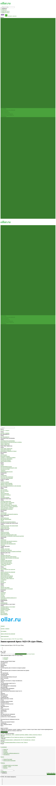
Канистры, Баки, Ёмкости (7, 115)
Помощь (3, 763)
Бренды (5, 768)
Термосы (3, 41)
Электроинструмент (6, 35)
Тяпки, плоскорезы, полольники (9, 66)
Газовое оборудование (6, 49)
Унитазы (3, 93)
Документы (6, 754)
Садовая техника (5, 61)
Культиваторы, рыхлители (7, 63)
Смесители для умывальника (8, 92)
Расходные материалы (6, 32)
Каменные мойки (5, 84)
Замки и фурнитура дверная (8, 110)
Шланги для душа (5, 81)
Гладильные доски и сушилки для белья (11, 97)
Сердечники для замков (7, 114)
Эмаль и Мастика (5, 23)
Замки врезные (5, 111)
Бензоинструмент (5, 30)
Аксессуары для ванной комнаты (9, 72)
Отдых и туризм (5, 148)
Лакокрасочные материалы (8, 20)
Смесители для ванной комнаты (9, 89)
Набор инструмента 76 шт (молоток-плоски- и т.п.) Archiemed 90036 (18, 737)
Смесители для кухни (6, 90)
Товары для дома (5, 195)
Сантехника (3, 171)
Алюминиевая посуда (6, 38)
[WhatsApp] (6, 16)
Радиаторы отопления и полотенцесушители (12, 86)
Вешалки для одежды (6, 95)
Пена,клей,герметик (6, 26)
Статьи (5, 750)
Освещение (4, 144)
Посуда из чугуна (5, 40)
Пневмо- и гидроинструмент (8, 31)
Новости (5, 749)
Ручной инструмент (6, 34)
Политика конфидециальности (11, 753)
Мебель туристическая (6, 50)
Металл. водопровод (6, 75)
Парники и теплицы (6, 58)
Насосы (3, 56)
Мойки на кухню (5, 83)
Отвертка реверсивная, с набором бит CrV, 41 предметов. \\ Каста (18, 739)
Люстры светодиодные (7, 45)
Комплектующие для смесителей (9, 79)
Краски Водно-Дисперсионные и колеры (11, 21)
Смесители (3, 88)
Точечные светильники (7, 47)
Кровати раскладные (6, 105)
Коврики (3, 102)
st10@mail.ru (4, 9)
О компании (4, 747)
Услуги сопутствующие (9, 760)
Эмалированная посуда (6, 43)
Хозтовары (3, 209)
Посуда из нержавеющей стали (9, 39)
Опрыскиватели (5, 57)
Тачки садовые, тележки (7, 68)
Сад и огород (4, 153)
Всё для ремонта (5, 119)
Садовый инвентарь (6, 62)
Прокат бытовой (7, 759)
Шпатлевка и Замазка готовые (8, 27)
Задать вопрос (4, 732)
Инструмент (4, 129)
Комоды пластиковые (6, 103)
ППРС (2, 76)
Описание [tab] (5, 657)
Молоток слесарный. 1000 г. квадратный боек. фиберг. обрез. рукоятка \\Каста (21, 734)
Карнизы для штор (5, 98)
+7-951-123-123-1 (50, 773)
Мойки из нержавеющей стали (9, 85)
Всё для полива (4, 54)
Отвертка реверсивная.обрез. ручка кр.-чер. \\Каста (14, 742)
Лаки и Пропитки (5, 22)
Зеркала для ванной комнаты (8, 77)
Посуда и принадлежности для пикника (11, 52)
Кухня (2, 137)
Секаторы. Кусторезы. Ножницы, (9, 67)
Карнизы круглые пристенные (8, 99)
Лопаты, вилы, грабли (6, 65)
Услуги (2, 757)
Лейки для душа (5, 80)
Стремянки (3, 116)
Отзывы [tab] (5, 659)
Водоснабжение (5, 74)
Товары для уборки (6, 107)
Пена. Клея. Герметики (6, 25)
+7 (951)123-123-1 (5, 11)
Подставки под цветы (6, 106)
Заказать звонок (51, 774)
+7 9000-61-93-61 (5, 12)
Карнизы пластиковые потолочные (10, 101)
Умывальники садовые (7, 70)
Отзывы (5, 752)
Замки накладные (5, 112)
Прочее (2, 59)
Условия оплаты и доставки (10, 765)
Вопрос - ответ (7, 766)
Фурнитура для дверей (6, 215)
